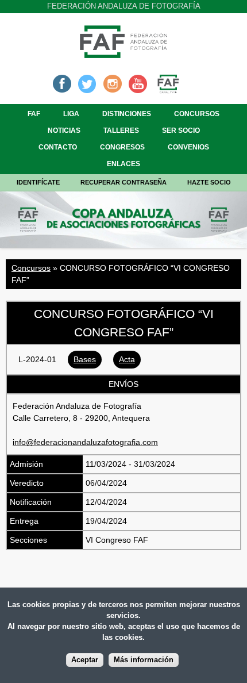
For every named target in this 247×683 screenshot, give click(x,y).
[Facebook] (62, 82)
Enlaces (123, 164)
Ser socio (181, 130)
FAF (34, 114)
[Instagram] (112, 82)
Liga (71, 114)
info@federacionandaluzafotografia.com (85, 442)
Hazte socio (209, 182)
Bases (85, 359)
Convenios (188, 147)
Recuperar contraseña (123, 182)
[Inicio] (123, 54)
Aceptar (84, 660)
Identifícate (38, 182)
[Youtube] (138, 82)
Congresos (122, 147)
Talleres (121, 130)
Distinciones (126, 114)
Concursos (196, 114)
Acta (127, 359)
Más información (143, 660)
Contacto (57, 147)
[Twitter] (87, 82)
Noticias (64, 130)
